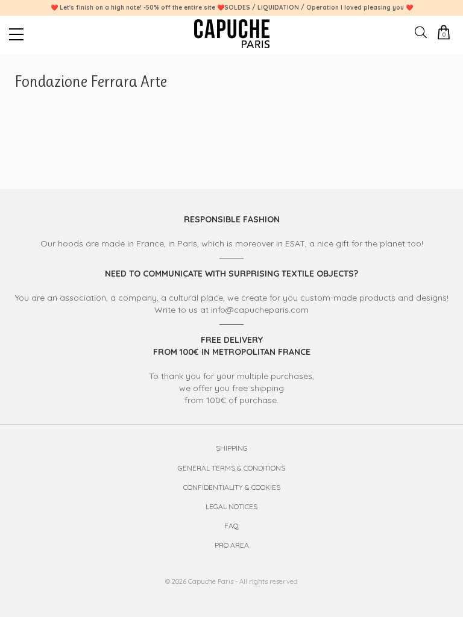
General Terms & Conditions (231, 467)
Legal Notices (231, 506)
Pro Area (232, 545)
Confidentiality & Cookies (231, 487)
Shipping (232, 448)
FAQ (231, 525)
